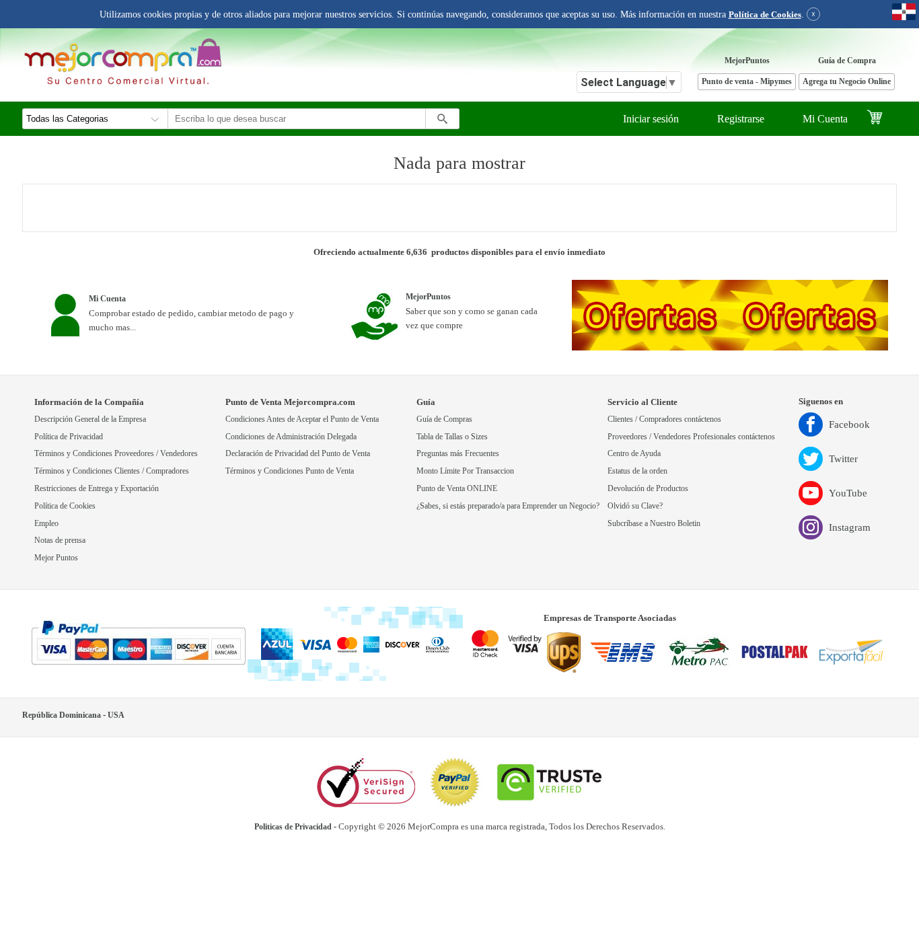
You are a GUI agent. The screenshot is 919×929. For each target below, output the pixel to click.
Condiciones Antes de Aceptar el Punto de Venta (302, 419)
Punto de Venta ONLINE (456, 488)
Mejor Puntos (56, 558)
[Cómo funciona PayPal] (138, 644)
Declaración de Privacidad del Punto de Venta (297, 453)
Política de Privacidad (68, 437)
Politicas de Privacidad (293, 827)
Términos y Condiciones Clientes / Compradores (111, 471)
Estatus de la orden (637, 471)
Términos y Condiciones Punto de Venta (289, 471)
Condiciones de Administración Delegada (291, 437)
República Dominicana (61, 715)
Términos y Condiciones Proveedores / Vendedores (116, 453)
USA (116, 715)
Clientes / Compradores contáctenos (664, 419)
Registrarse (740, 118)
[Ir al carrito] (882, 119)
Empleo (46, 523)
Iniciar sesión (651, 118)
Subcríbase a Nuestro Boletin (654, 523)
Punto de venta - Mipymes (747, 81)
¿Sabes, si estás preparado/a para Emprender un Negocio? (507, 506)
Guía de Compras (444, 419)
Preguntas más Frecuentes (457, 453)
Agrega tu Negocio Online (847, 81)
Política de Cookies (765, 15)
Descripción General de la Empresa (90, 419)
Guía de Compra (847, 61)
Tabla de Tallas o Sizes (452, 437)
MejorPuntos (747, 61)
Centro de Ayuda (634, 453)
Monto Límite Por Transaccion (465, 471)
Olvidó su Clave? (635, 506)
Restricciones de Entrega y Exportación (96, 488)
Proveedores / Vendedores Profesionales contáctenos (691, 437)
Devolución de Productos (648, 488)
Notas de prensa (59, 540)
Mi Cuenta (825, 118)
